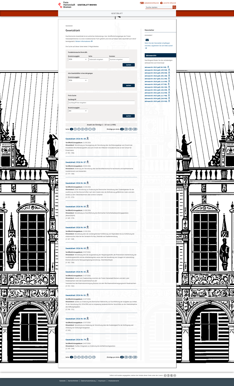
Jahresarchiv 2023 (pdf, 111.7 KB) (156, 96)
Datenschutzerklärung (88, 381)
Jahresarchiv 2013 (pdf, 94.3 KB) (156, 67)
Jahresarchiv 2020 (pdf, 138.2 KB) (156, 87)
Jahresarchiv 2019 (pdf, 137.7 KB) (156, 84)
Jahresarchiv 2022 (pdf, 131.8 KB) (156, 93)
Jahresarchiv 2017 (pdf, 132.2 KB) (156, 79)
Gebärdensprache (151, 3)
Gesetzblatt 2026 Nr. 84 (76, 227)
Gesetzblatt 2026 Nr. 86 (76, 183)
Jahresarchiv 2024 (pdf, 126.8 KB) (156, 98)
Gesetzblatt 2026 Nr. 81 (76, 295)
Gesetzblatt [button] (117, 13)
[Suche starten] (174, 7)
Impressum (102, 381)
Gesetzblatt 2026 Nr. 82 (76, 272)
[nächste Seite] (90, 129)
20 (126, 129)
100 (135, 129)
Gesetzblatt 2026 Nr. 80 (76, 318)
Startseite (62, 381)
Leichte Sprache (169, 3)
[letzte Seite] (93, 129)
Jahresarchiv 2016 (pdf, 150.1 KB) (156, 76)
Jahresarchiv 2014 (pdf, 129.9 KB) (156, 70)
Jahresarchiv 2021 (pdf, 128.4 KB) (156, 90)
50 (130, 129)
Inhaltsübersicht (113, 381)
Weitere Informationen (82, 41)
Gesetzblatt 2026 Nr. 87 (76, 162)
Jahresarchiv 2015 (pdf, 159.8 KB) (156, 73)
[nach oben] (226, 378)
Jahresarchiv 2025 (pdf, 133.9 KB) (156, 101)
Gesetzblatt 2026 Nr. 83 (76, 248)
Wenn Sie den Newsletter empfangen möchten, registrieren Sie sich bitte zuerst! (159, 44)
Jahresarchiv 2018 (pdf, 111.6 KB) (156, 81)
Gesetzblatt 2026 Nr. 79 (76, 339)
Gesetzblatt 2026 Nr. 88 (76, 138)
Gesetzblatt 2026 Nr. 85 (76, 206)
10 (122, 129)
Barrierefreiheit (73, 381)
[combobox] (78, 59)
